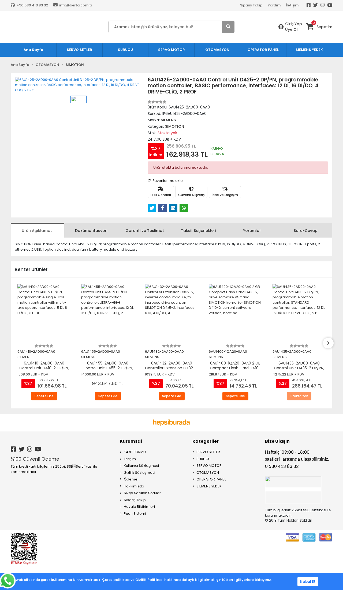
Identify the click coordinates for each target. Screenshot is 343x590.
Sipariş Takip (251, 5)
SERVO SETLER (208, 451)
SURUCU (203, 458)
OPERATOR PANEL (211, 479)
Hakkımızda (134, 486)
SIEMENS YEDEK (209, 486)
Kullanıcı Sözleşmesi (141, 465)
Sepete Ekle (44, 396)
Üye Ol (291, 29)
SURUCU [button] (125, 49)
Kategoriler (205, 441)
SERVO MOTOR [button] (171, 49)
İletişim (292, 5)
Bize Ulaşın (277, 441)
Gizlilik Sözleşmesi (139, 472)
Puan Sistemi (135, 513)
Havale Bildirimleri (139, 506)
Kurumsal (131, 441)
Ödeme (130, 479)
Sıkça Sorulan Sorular (142, 492)
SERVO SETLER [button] (79, 49)
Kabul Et (307, 581)
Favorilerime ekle (167, 180)
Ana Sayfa (33, 49)
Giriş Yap (293, 24)
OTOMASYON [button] (217, 49)
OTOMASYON (207, 472)
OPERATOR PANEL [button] (263, 49)
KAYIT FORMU (135, 451)
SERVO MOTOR (209, 465)
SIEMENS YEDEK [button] (309, 49)
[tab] (37, 230)
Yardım (274, 5)
